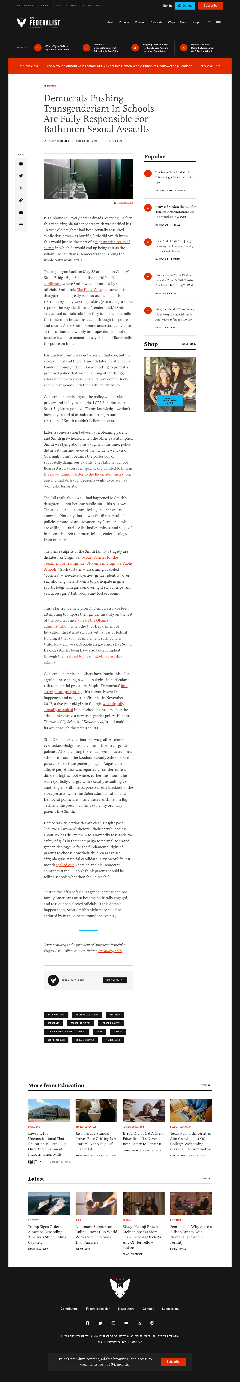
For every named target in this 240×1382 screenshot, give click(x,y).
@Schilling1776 (110, 951)
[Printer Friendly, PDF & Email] (21, 224)
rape (99, 1031)
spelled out (65, 865)
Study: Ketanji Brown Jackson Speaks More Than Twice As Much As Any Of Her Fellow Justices (142, 1237)
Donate (188, 5)
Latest (36, 1178)
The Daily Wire (89, 289)
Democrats (53, 1023)
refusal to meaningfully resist (91, 656)
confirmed (52, 283)
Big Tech (115, 1014)
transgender (113, 1040)
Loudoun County (111, 1023)
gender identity (80, 1023)
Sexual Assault (85, 1040)
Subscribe (211, 5)
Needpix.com (125, 203)
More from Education (56, 1085)
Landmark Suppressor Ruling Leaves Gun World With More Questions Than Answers (96, 1234)
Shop (151, 344)
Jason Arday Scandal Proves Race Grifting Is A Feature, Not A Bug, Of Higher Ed (96, 1141)
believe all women (87, 1014)
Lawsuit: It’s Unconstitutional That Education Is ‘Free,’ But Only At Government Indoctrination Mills (47, 1144)
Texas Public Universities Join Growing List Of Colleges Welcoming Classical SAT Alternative (190, 1141)
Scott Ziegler (56, 1040)
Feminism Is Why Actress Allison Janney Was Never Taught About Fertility (191, 1234)
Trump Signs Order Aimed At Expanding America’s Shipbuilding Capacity (47, 1234)
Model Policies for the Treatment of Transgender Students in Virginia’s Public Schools (88, 563)
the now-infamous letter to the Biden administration (87, 474)
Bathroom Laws (56, 1014)
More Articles (115, 980)
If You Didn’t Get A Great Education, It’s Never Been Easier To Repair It (143, 1138)
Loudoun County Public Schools (67, 1031)
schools (118, 1031)
